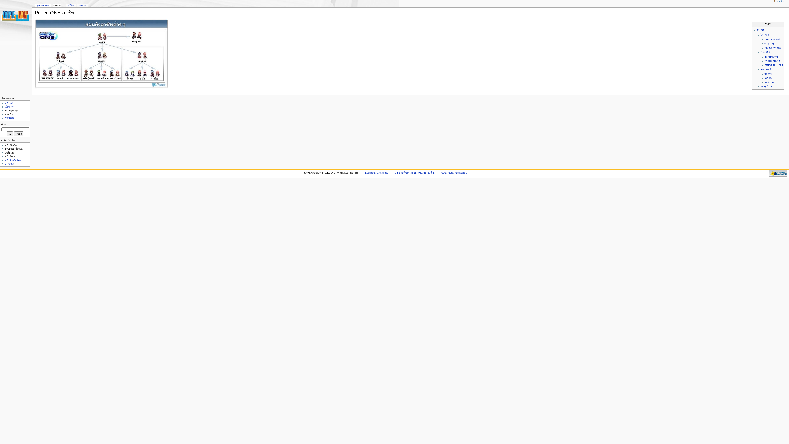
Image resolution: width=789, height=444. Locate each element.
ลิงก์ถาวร (9, 164)
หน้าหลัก (9, 103)
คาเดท (760, 30)
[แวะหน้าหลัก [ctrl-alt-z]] (16, 16)
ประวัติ (82, 5)
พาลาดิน (769, 43)
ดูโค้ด (71, 5)
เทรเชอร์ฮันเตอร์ (773, 65)
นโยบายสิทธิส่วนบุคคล (376, 173)
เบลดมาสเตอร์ (772, 39)
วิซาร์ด (768, 74)
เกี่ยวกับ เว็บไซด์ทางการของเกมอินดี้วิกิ (415, 173)
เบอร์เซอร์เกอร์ (772, 48)
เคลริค (768, 78)
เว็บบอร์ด (9, 107)
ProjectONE (43, 5)
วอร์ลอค (769, 82)
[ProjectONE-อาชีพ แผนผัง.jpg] (101, 53)
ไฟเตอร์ (764, 35)
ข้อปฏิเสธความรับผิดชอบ (454, 173)
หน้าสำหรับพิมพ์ (13, 160)
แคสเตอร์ (765, 69)
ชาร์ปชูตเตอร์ (772, 61)
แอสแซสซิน (771, 57)
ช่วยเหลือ (10, 118)
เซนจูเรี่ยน (766, 86)
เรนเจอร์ (765, 52)
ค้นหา (4, 124)
